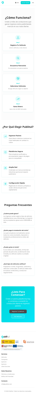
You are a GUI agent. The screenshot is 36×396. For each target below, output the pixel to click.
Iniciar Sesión (25, 2)
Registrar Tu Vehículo (18, 311)
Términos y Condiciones (8, 374)
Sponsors (4, 362)
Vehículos (4, 357)
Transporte (4, 359)
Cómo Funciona (5, 366)
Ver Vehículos (18, 316)
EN (18, 2)
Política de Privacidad (7, 376)
